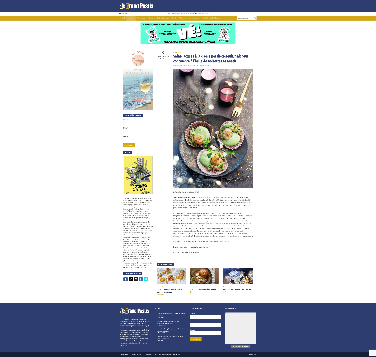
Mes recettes (177, 52)
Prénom (126, 120)
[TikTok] (146, 279)
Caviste (174, 18)
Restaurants (141, 18)
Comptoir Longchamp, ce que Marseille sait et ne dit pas (170, 330)
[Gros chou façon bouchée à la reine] (204, 276)
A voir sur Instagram (241, 346)
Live (159, 308)
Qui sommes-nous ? (194, 18)
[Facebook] (125, 279)
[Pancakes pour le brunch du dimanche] (238, 276)
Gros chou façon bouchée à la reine (203, 289)
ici (203, 247)
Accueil (123, 18)
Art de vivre (182, 18)
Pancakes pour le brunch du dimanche (237, 289)
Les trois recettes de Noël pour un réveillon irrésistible (170, 290)
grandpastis (191, 65)
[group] (240, 328)
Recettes (130, 18)
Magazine (152, 18)
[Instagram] (131, 279)
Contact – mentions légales (211, 18)
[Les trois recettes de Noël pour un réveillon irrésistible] (171, 276)
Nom (125, 128)
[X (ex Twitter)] (136, 279)
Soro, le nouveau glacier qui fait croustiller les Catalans (168, 322)
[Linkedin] (141, 279)
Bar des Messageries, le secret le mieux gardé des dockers (170, 338)
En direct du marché (163, 18)
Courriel (126, 136)
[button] (240, 342)
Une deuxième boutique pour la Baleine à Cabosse (171, 315)
